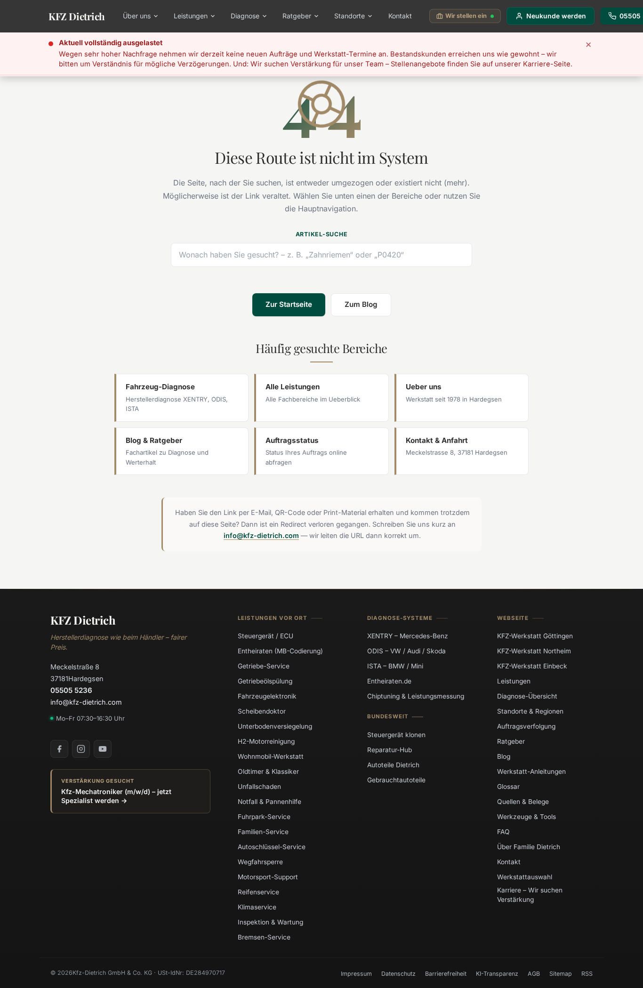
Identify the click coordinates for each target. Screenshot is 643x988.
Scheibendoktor (262, 711)
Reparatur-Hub (389, 749)
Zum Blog (361, 304)
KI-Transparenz (497, 973)
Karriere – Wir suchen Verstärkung (530, 894)
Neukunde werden (556, 16)
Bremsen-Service (264, 937)
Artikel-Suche (322, 234)
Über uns (137, 16)
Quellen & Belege (523, 801)
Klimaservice (257, 907)
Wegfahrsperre (260, 862)
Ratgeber (296, 16)
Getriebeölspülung (265, 681)
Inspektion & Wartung (270, 922)
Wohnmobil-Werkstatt (271, 756)
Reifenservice (258, 892)
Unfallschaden (259, 786)
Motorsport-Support (268, 877)
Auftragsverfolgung (526, 726)
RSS (587, 973)
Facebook (59, 749)
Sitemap (560, 973)
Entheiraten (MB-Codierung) (280, 651)
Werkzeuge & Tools (526, 816)
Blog (503, 756)
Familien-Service (263, 831)
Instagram (81, 749)
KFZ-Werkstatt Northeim (534, 651)
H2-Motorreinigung (266, 741)
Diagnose (245, 16)
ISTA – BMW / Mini (395, 666)
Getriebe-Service (263, 666)
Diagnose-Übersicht (527, 696)
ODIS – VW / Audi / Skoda (406, 651)
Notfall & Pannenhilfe (269, 801)
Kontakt (400, 16)
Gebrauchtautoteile (396, 779)
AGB (534, 973)
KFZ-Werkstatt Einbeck (532, 666)
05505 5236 (71, 690)
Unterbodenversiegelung (275, 726)
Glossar (508, 786)
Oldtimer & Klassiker (268, 771)
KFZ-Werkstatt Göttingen (535, 636)
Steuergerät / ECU (265, 636)
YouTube (103, 749)
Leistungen (191, 16)
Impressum (356, 973)
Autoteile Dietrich (393, 764)
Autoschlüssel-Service (271, 847)
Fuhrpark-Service (264, 816)
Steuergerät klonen (396, 734)
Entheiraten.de (389, 681)
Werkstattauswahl (524, 877)
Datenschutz (398, 973)
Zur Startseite (288, 304)
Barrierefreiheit (445, 973)
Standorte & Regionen (530, 711)
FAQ (503, 831)
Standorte (349, 16)
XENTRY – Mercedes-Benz (407, 636)
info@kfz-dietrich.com (261, 535)
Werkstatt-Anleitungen (531, 771)
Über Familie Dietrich (528, 847)
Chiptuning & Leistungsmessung (415, 696)
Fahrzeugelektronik (267, 696)
